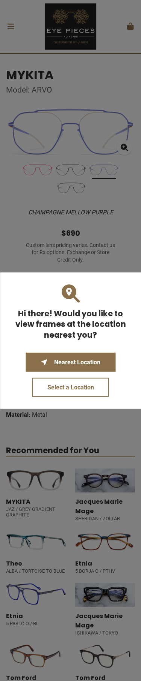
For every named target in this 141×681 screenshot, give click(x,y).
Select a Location (70, 387)
